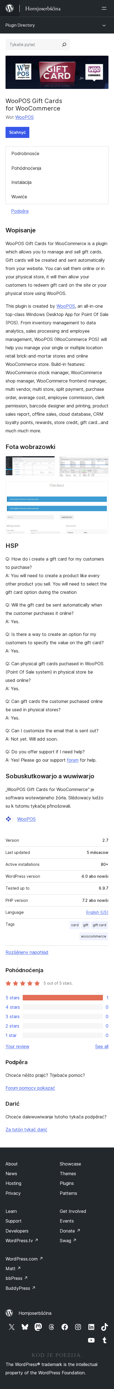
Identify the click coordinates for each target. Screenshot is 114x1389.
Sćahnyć (17, 132)
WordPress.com (24, 1259)
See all (101, 1046)
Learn (11, 1211)
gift (85, 925)
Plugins (67, 1183)
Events (67, 1221)
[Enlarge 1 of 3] (47, 463)
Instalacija (21, 182)
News (11, 1173)
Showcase (70, 1164)
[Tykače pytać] (64, 44)
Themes (68, 1173)
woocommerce (93, 936)
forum (73, 760)
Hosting (13, 1183)
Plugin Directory (20, 25)
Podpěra (19, 211)
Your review (17, 1046)
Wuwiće (19, 196)
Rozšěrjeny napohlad (27, 952)
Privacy (13, 1193)
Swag (68, 1240)
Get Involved (73, 1211)
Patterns (68, 1193)
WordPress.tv (22, 1240)
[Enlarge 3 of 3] (101, 488)
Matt (13, 1268)
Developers (17, 1231)
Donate (70, 1231)
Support (14, 1221)
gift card (99, 925)
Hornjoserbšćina (35, 1313)
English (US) (97, 912)
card (75, 925)
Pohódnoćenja (26, 168)
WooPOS (24, 117)
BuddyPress (21, 1288)
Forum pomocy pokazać (30, 1088)
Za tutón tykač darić (26, 1129)
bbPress (17, 1278)
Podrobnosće (25, 153)
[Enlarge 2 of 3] (101, 463)
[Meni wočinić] (105, 8)
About (12, 1164)
